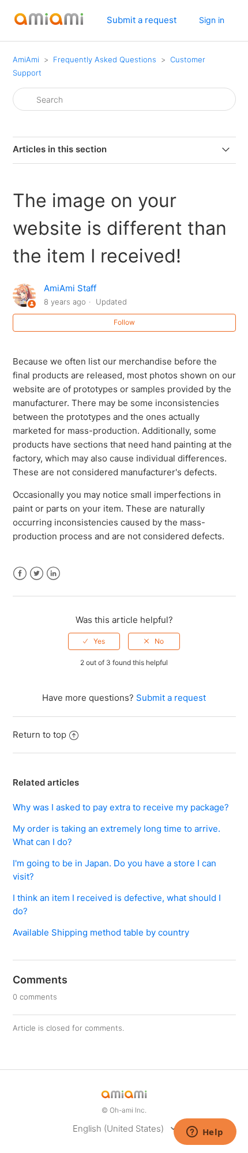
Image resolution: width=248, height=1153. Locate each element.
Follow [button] (124, 322)
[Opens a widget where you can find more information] (204, 1132)
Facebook (20, 573)
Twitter (36, 573)
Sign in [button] (211, 20)
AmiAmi (26, 59)
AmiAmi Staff (70, 288)
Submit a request (141, 19)
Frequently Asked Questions (104, 59)
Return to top (39, 734)
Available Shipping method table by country (101, 932)
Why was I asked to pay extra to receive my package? (121, 807)
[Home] (49, 26)
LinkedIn (53, 573)
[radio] (94, 641)
